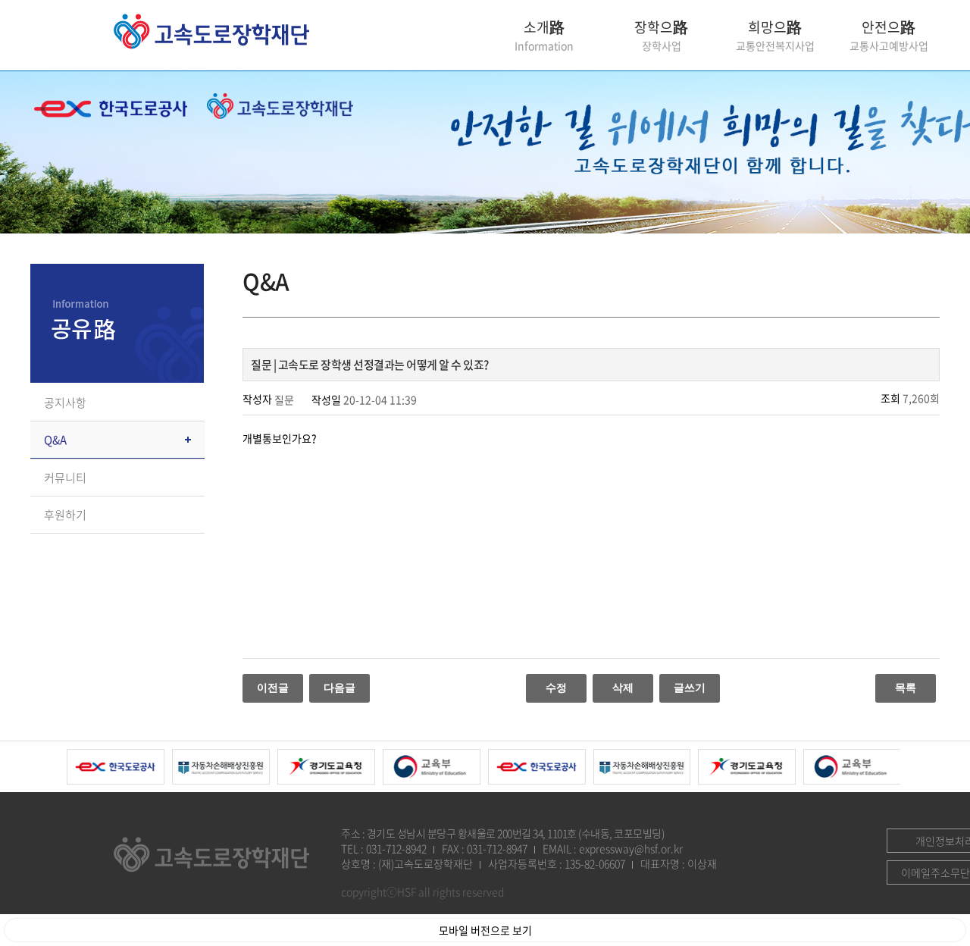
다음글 (339, 688)
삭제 (623, 688)
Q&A (55, 439)
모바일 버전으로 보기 (485, 930)
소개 (544, 35)
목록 (905, 688)
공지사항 (65, 402)
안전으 (889, 35)
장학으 (661, 35)
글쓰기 (690, 688)
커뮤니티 (65, 477)
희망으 (775, 35)
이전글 (273, 688)
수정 (556, 688)
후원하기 (65, 514)
